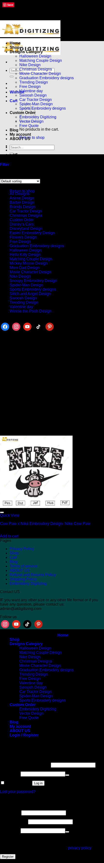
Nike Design (30, 65)
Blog (14, 130)
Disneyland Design (26, 228)
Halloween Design (35, 56)
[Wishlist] (2, 512)
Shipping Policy (23, 579)
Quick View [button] (10, 515)
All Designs (20, 194)
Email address (13, 822)
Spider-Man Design (26, 285)
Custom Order (22, 220)
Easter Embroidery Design (32, 233)
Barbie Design (22, 202)
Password (10, 774)
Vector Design (31, 713)
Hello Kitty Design (25, 255)
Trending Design (33, 82)
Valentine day (31, 91)
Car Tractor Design (35, 100)
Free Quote (29, 126)
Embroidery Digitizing (37, 117)
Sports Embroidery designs (42, 108)
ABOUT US (20, 139)
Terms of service (23, 566)
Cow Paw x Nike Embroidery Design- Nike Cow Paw (45, 524)
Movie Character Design (40, 73)
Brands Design (22, 207)
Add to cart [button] (9, 536)
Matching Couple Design (40, 60)
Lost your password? (18, 792)
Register (8, 856)
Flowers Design (23, 237)
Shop (15, 47)
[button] (13, 101)
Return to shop (32, 137)
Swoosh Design (33, 95)
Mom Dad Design (25, 268)
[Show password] (67, 775)
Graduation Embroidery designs (46, 78)
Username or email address (25, 765)
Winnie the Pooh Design (31, 311)
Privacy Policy (22, 549)
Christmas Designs (35, 69)
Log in (38, 783)
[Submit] (12, 76)
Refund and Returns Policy (33, 575)
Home (15, 43)
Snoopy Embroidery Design (33, 281)
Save (10, 5)
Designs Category (26, 52)
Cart (13, 557)
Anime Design (22, 198)
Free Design (30, 87)
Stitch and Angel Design (30, 294)
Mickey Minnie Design (29, 263)
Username (10, 813)
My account (20, 134)
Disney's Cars (22, 224)
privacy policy (79, 848)
